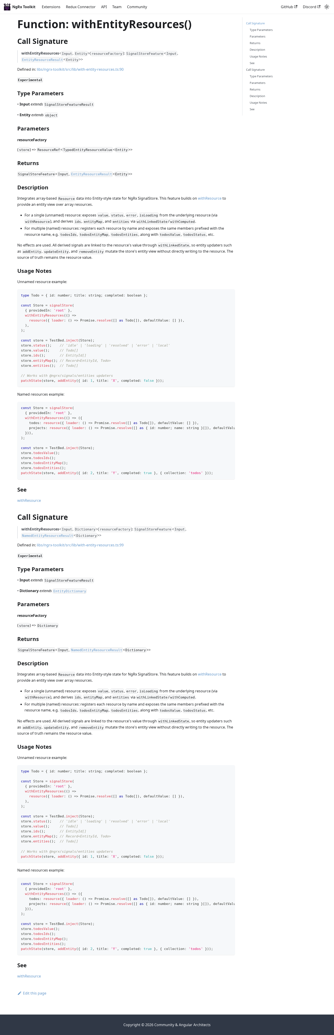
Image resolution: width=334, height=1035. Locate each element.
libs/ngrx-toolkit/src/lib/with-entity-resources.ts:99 (80, 545)
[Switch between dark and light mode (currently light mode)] (326, 6)
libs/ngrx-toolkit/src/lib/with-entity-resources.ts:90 (80, 69)
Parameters (257, 36)
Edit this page (34, 993)
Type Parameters (261, 30)
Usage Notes (258, 56)
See (252, 63)
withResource (210, 198)
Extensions (51, 6)
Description (257, 50)
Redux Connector (81, 6)
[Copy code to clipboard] (229, 295)
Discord (309, 6)
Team (117, 6)
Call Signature (255, 23)
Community (137, 6)
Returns (255, 43)
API (104, 6)
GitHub (287, 6)
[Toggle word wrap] (221, 407)
